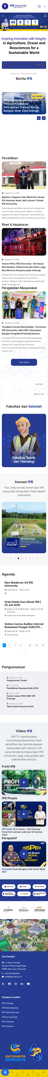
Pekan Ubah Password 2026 (20, 706)
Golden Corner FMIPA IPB (16, 129)
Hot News (37, 96)
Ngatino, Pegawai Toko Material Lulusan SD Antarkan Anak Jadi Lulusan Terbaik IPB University (23, 200)
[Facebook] (9, 984)
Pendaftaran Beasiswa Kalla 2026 (22, 688)
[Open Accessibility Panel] (5, 1072)
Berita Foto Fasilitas (31, 125)
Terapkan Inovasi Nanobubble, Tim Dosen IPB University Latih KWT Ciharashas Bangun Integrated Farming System (24, 330)
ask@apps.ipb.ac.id (13, 976)
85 (30, 645)
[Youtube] (28, 984)
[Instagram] (15, 984)
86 (36, 645)
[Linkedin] (22, 984)
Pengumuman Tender (17, 680)
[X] (3, 984)
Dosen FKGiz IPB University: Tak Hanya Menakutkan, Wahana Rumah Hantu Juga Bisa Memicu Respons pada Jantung (23, 267)
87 (43, 645)
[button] (11, 558)
